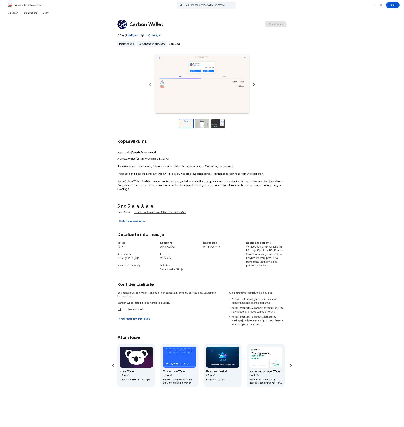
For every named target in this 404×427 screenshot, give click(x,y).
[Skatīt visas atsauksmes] (132, 221)
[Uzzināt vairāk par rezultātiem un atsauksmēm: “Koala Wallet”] (128, 375)
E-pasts (212, 246)
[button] (381, 5)
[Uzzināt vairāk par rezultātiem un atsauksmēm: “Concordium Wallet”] (171, 375)
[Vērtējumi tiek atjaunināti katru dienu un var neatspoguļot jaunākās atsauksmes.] (142, 35)
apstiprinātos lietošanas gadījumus (251, 303)
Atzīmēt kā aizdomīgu (129, 265)
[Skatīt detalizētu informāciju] (134, 318)
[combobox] (210, 5)
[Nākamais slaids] (254, 84)
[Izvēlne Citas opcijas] (374, 5)
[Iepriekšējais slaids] (150, 84)
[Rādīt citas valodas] (182, 270)
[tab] (12, 13)
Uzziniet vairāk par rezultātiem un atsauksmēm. (160, 212)
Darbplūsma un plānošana (152, 43)
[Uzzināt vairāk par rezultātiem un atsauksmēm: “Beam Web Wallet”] (214, 375)
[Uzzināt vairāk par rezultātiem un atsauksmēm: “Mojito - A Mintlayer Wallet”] (257, 375)
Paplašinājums (126, 43)
